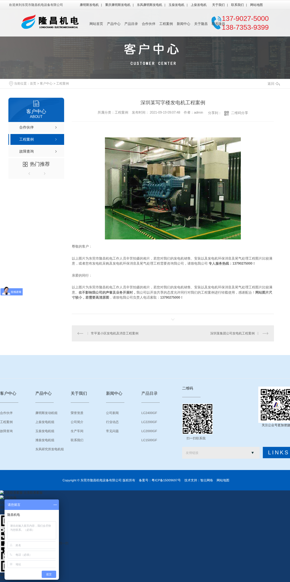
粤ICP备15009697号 (166, 480)
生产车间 (77, 431)
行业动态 (112, 422)
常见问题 (112, 431)
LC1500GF (149, 440)
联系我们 (237, 5)
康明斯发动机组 (46, 413)
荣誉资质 (77, 413)
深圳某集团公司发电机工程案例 (232, 333)
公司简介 (77, 422)
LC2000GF (149, 431)
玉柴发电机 (176, 5)
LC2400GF (149, 413)
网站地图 (256, 5)
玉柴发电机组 (44, 431)
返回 (271, 83)
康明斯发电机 (89, 5)
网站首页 (96, 24)
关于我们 (218, 5)
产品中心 (114, 24)
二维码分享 (239, 113)
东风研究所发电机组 (49, 449)
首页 (33, 83)
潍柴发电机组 (44, 440)
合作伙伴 (148, 24)
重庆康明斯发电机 (117, 5)
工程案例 (166, 24)
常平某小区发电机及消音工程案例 (114, 333)
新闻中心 (183, 24)
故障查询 (6, 431)
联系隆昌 (218, 24)
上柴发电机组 (44, 422)
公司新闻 (112, 413)
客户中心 (46, 83)
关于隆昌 (201, 24)
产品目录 (131, 24)
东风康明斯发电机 (149, 5)
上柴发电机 (199, 5)
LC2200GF (149, 422)
